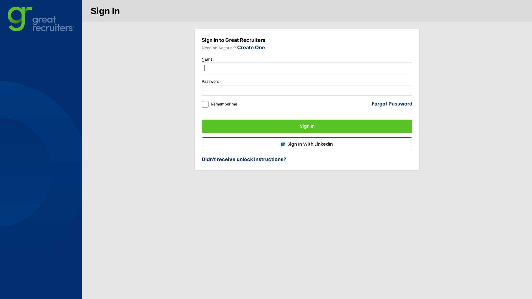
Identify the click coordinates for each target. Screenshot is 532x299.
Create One (251, 47)
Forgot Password (392, 104)
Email (208, 59)
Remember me (224, 104)
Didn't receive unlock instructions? (244, 159)
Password (210, 81)
